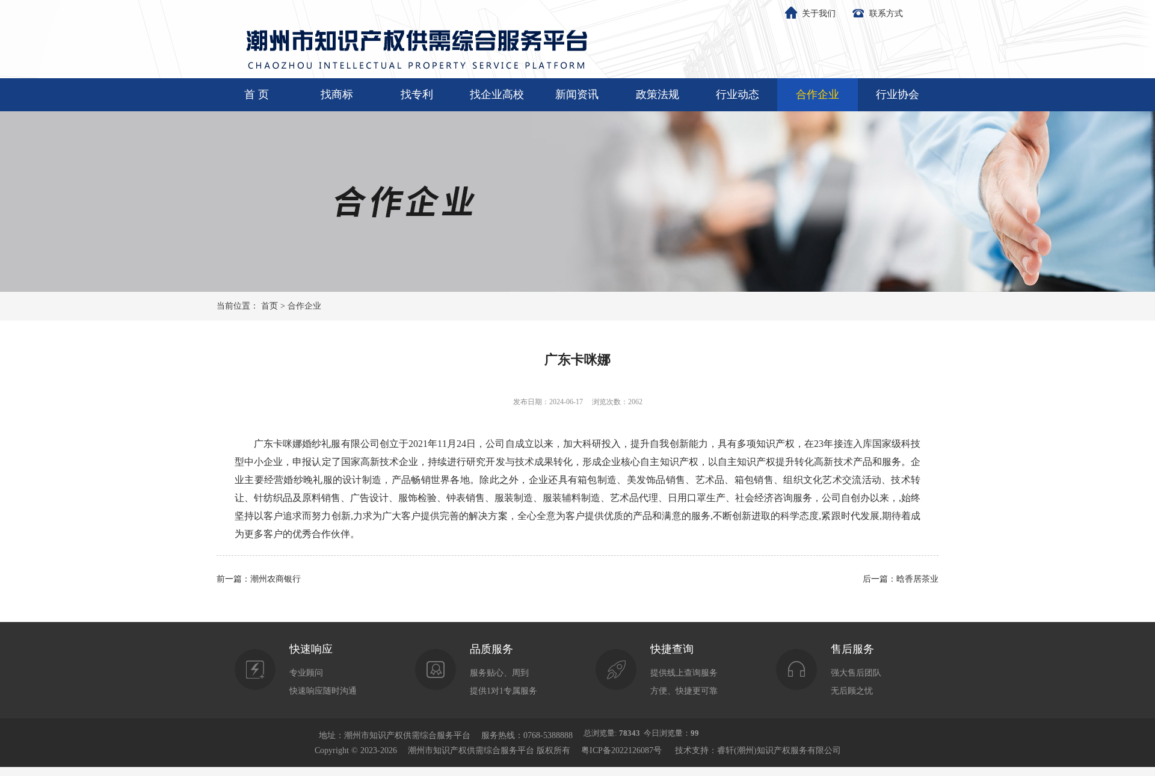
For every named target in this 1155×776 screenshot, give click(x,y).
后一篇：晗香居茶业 (900, 579)
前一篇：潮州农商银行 (259, 579)
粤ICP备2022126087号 (621, 750)
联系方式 (886, 13)
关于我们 (819, 13)
